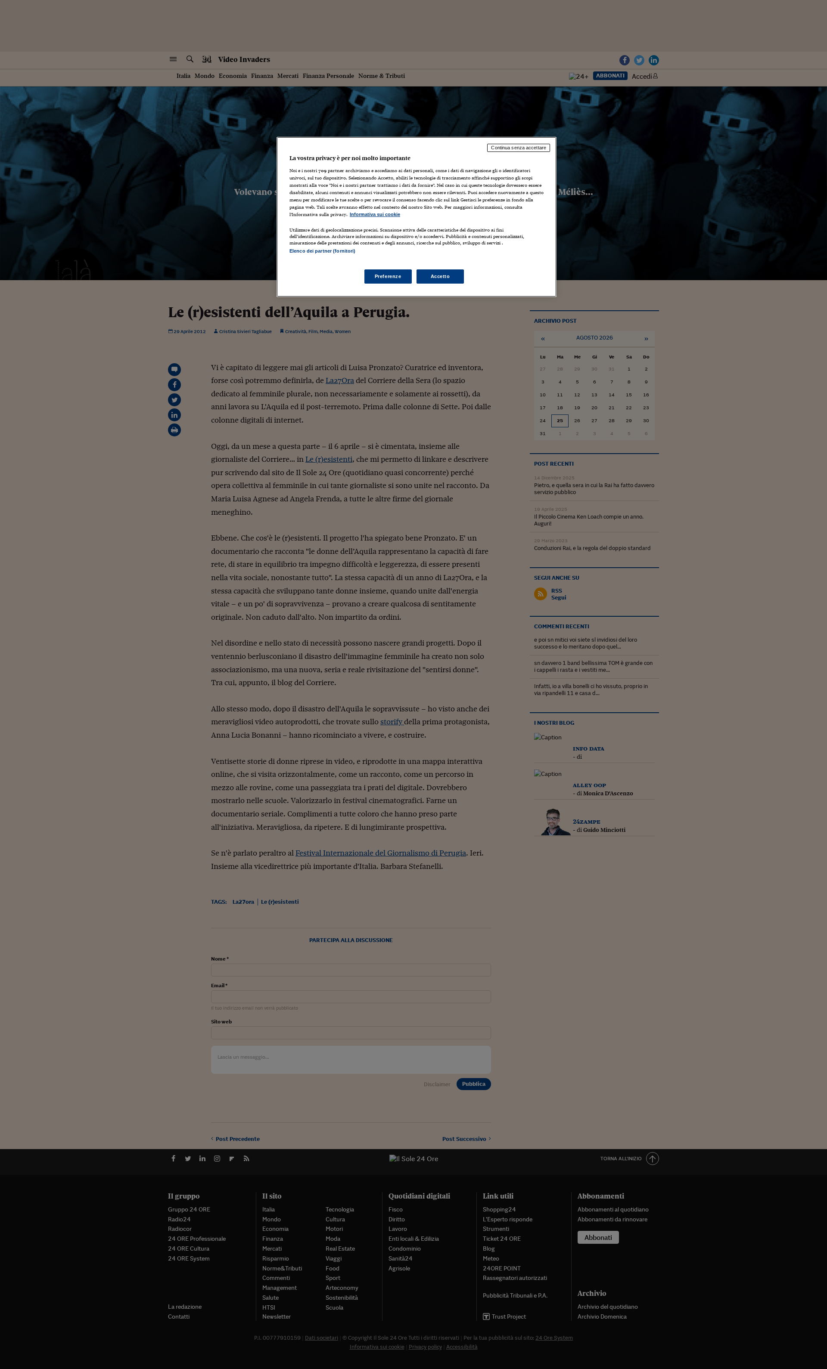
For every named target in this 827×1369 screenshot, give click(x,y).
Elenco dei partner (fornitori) (322, 250)
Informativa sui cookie (375, 214)
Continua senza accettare (518, 147)
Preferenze (388, 276)
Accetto (440, 276)
